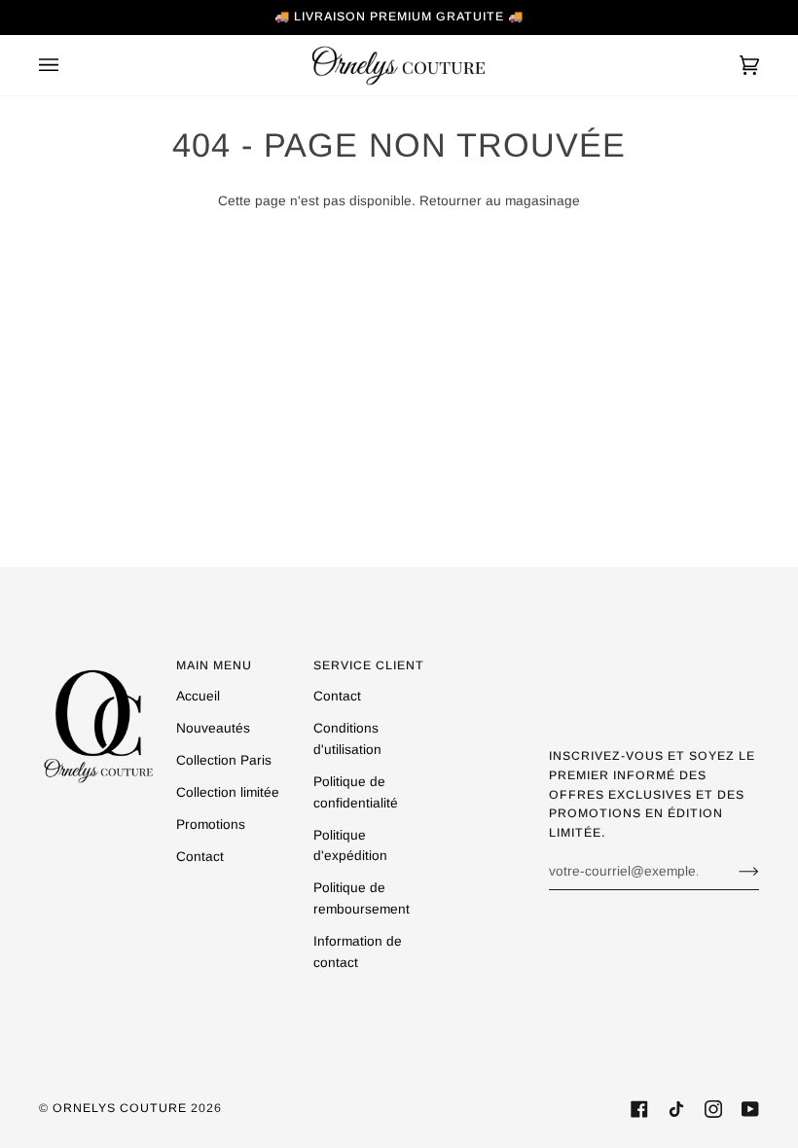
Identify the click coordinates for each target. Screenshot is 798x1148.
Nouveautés (213, 728)
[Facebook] (639, 1109)
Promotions (210, 824)
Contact (200, 856)
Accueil (198, 696)
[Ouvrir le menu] (68, 65)
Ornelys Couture (120, 1108)
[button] (98, 661)
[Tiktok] (676, 1109)
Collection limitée (227, 792)
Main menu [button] (214, 665)
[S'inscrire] (733, 870)
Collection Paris (224, 760)
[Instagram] (713, 1109)
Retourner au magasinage (499, 201)
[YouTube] (750, 1109)
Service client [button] (368, 665)
